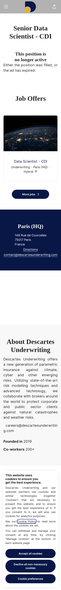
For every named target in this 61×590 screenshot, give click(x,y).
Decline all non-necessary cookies (30, 566)
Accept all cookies (30, 553)
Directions (30, 249)
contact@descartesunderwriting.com (30, 254)
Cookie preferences (30, 578)
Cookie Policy (26, 521)
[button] (54, 6)
